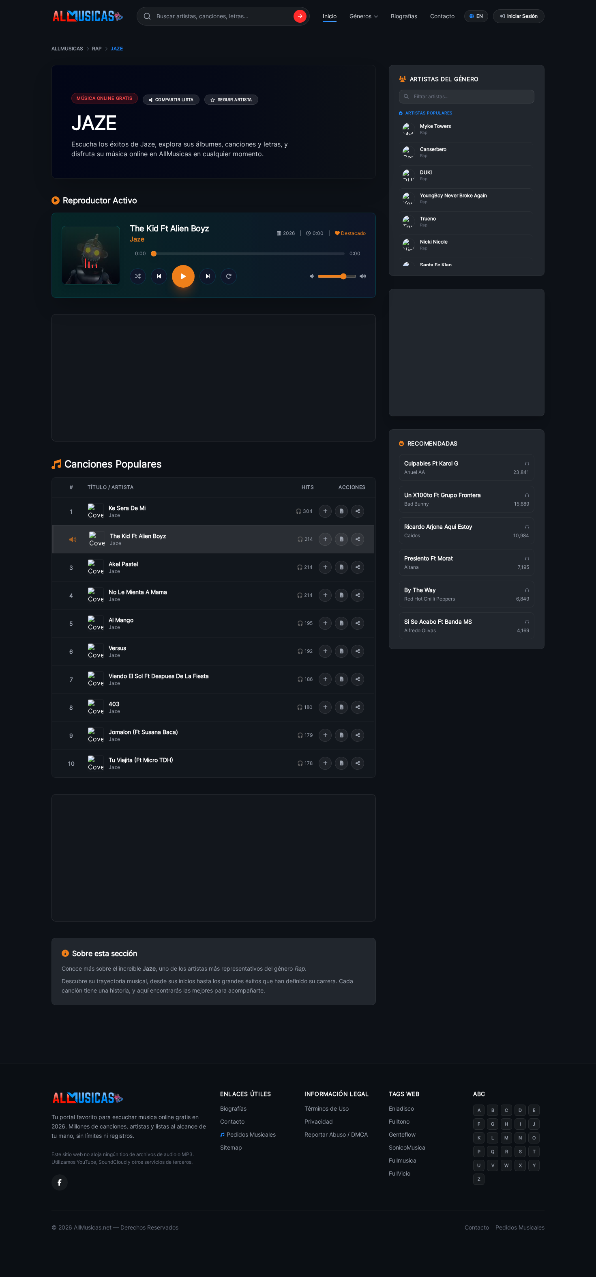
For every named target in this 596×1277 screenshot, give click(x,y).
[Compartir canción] (357, 511)
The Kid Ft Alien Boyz (138, 535)
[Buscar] (300, 16)
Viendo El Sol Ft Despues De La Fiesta (159, 675)
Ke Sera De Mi (127, 507)
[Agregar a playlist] (325, 511)
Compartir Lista (174, 99)
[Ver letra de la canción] (341, 511)
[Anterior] (159, 276)
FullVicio (399, 1173)
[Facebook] (59, 1182)
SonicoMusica (407, 1147)
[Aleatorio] (138, 276)
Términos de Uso (326, 1108)
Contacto (442, 16)
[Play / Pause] (183, 276)
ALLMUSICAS (67, 48)
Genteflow (402, 1134)
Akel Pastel (123, 563)
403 (114, 703)
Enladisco (401, 1108)
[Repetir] (229, 276)
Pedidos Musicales (251, 1134)
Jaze (114, 515)
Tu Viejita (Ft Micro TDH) (141, 759)
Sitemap (231, 1147)
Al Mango (121, 619)
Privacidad (318, 1121)
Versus (117, 647)
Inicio (330, 16)
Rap (97, 48)
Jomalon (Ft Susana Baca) (143, 731)
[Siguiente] (207, 276)
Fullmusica (402, 1160)
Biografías (404, 16)
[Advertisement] (213, 414)
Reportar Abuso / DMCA (336, 1134)
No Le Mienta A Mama (138, 591)
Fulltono (399, 1121)
